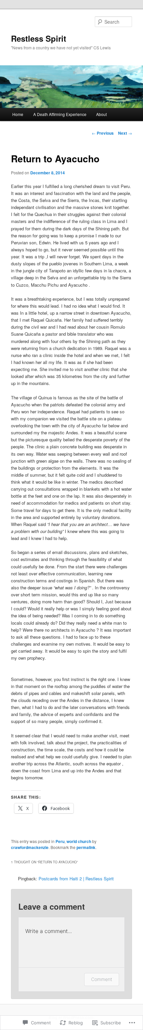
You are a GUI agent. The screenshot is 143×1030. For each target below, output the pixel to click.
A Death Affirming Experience (59, 114)
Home (17, 114)
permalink (85, 847)
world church (79, 841)
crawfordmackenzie (30, 847)
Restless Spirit (38, 38)
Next (125, 133)
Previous (103, 133)
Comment (101, 979)
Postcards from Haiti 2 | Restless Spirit (76, 878)
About (101, 114)
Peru (60, 841)
